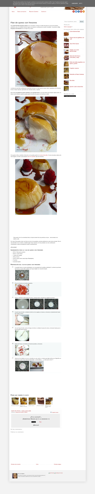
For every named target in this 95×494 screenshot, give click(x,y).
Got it (80, 3)
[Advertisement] (47, 16)
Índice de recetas (21, 11)
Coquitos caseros (74, 68)
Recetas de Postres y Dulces (21, 412)
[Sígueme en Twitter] (76, 12)
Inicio (13, 11)
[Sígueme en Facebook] (78, 12)
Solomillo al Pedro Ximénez (77, 74)
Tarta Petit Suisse (74, 43)
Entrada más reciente (15, 464)
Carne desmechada (75, 31)
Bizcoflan (72, 80)
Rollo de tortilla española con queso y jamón (77, 62)
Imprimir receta (55, 412)
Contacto (43, 11)
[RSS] (83, 12)
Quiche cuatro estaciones (76, 86)
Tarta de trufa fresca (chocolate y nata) (75, 56)
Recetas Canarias (33, 11)
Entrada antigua (57, 464)
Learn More (75, 3)
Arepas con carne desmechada (74, 50)
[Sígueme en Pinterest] (81, 12)
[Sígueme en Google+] (73, 12)
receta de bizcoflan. (43, 155)
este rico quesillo (31, 156)
